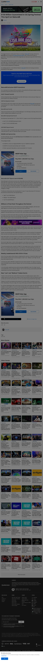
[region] (21, 656)
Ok (4, 658)
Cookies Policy (3, 655)
